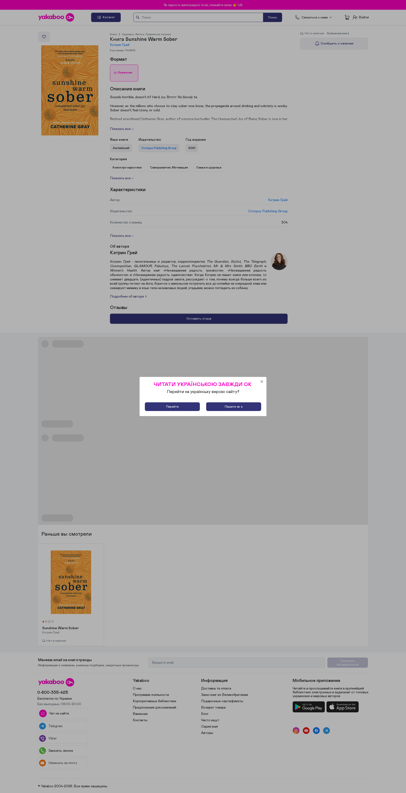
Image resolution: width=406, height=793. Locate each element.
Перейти (172, 406)
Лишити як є (234, 406)
